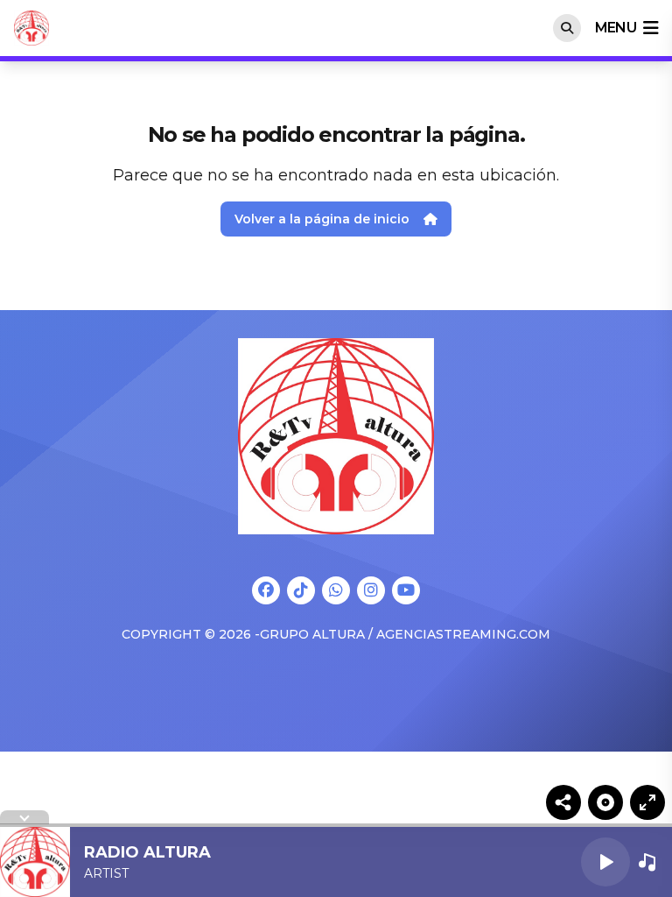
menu (615, 27)
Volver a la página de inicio (322, 219)
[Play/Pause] (605, 861)
